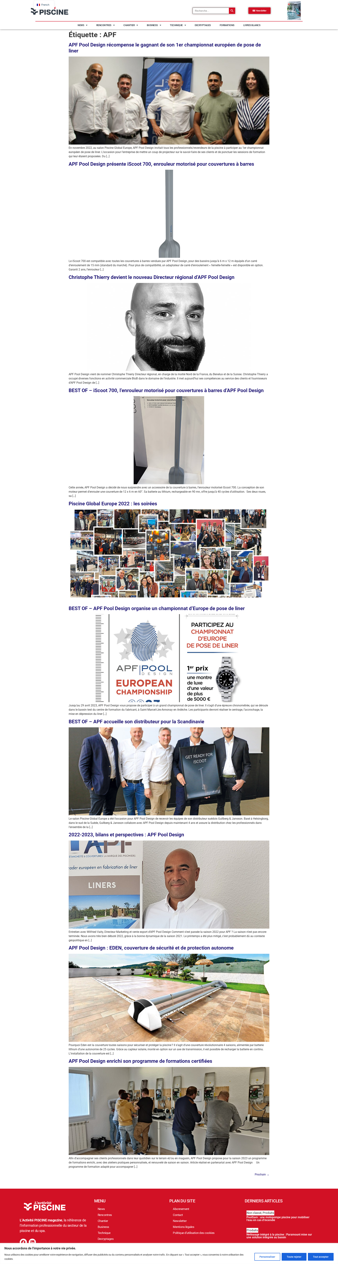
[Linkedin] (32, 1242)
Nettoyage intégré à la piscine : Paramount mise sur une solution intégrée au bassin (279, 1236)
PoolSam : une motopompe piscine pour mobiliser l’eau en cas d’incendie (277, 1219)
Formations (227, 25)
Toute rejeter (294, 1256)
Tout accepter (320, 1256)
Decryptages (203, 25)
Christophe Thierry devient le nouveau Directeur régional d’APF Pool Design (151, 277)
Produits (268, 1213)
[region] (169, 1253)
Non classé (254, 1213)
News (81, 25)
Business (152, 25)
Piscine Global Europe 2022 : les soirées (113, 504)
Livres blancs (252, 25)
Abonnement (181, 1209)
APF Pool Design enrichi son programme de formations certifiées (140, 1061)
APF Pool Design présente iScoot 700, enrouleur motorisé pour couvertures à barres (161, 164)
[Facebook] (23, 1242)
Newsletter (180, 1221)
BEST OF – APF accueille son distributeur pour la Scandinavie (136, 722)
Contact (178, 1215)
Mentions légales (183, 1227)
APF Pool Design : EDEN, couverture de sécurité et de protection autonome (151, 948)
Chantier (129, 25)
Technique (176, 25)
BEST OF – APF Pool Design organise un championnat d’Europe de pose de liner (157, 608)
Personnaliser (267, 1256)
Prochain (262, 1174)
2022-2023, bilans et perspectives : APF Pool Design (126, 835)
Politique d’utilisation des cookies (194, 1233)
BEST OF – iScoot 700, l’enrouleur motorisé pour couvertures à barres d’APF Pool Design (166, 390)
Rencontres (103, 25)
